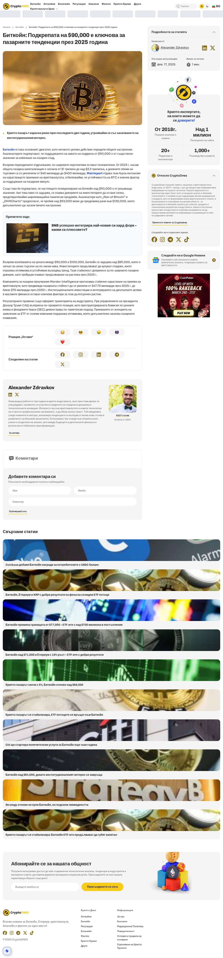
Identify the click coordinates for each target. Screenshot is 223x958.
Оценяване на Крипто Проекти (129, 946)
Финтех (85, 936)
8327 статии (122, 415)
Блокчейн (86, 931)
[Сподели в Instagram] (80, 354)
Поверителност (125, 931)
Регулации (87, 926)
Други (84, 945)
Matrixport (95, 173)
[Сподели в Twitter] (62, 364)
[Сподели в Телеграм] (117, 354)
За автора (14, 433)
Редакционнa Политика (130, 926)
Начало (6, 27)
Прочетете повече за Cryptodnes (169, 222)
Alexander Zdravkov (31, 387)
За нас (120, 916)
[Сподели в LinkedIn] (98, 354)
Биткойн (20, 27)
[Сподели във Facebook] (62, 354)
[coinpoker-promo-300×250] (184, 316)
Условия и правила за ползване (129, 937)
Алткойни (86, 916)
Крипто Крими (89, 940)
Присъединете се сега (102, 887)
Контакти (122, 921)
